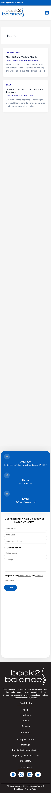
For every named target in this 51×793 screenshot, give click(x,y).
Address (25, 461)
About (25, 710)
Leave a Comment (12, 60)
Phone (25, 480)
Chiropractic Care (25, 739)
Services (25, 726)
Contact (25, 720)
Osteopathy (25, 761)
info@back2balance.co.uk (25, 502)
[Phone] (7, 475)
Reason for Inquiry (12, 548)
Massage (25, 745)
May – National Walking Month (21, 56)
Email (25, 498)
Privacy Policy (24, 576)
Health (18, 52)
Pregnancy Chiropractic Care (25, 755)
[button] (47, 13)
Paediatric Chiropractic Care (25, 750)
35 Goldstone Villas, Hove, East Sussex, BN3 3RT (25, 465)
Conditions (26, 715)
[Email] (7, 494)
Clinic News (10, 52)
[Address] (7, 456)
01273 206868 (25, 483)
